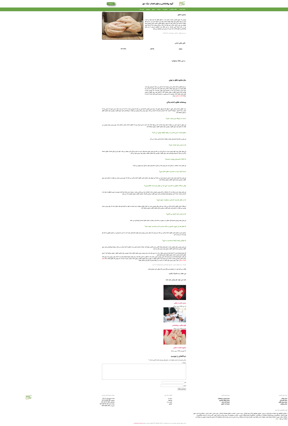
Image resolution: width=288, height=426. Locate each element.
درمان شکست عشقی (180, 303)
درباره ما (158, 9)
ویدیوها (148, 9)
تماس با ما (142, 9)
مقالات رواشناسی (173, 9)
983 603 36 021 (106, 400)
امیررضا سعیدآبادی (138, 423)
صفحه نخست (182, 9)
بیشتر (277, 419)
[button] (104, 10)
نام (185, 382)
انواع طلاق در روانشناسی (179, 325)
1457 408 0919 (106, 406)
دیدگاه (184, 363)
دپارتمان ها (165, 9)
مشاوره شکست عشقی (179, 348)
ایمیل (185, 385)
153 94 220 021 (104, 404)
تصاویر (153, 9)
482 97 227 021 (105, 402)
